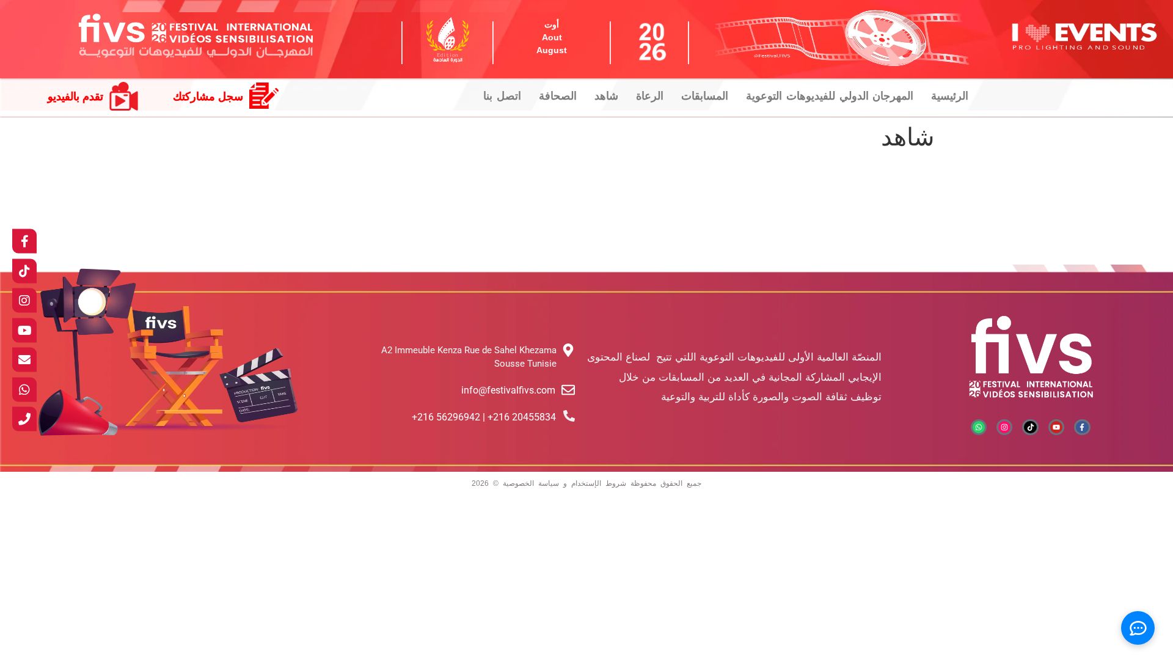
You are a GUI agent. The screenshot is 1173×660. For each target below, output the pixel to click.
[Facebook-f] (1082, 427)
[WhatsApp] (24, 389)
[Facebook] (24, 241)
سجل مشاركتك (208, 96)
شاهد (606, 96)
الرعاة (649, 96)
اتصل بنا (502, 96)
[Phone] (24, 419)
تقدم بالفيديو (75, 96)
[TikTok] (24, 270)
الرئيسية (949, 96)
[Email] (24, 360)
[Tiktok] (1030, 427)
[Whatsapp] (979, 427)
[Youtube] (1056, 427)
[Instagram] (1004, 427)
